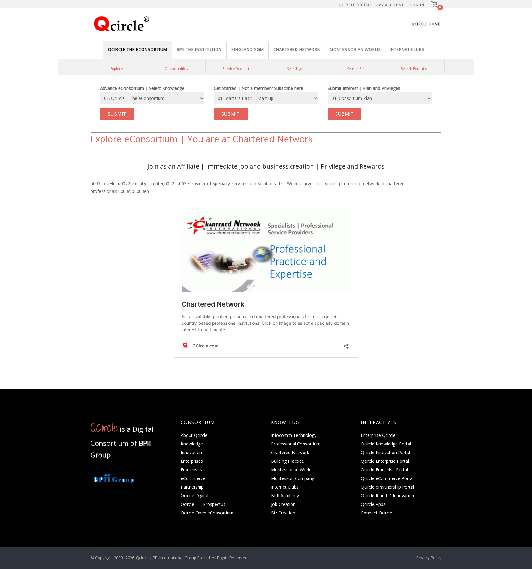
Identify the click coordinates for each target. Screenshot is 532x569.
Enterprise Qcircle (378, 435)
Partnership (192, 487)
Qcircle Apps (373, 504)
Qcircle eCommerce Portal (387, 478)
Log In (417, 5)
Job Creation (283, 504)
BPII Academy (285, 495)
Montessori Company (292, 478)
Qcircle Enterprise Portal (385, 461)
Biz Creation (283, 513)
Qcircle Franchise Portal (384, 470)
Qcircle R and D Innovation (387, 495)
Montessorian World (291, 470)
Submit (117, 114)
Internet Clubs (285, 487)
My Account (391, 5)
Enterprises (192, 461)
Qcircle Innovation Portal (385, 452)
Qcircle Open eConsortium (207, 513)
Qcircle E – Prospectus (203, 504)
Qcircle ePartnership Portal (387, 487)
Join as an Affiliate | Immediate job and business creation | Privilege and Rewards (266, 166)
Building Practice (287, 461)
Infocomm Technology (293, 435)
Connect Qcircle (376, 513)
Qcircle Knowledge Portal (386, 444)
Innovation (191, 452)
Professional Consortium (295, 444)
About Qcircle (194, 435)
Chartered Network (290, 452)
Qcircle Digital (355, 5)
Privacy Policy (428, 557)
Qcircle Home (426, 24)
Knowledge (192, 444)
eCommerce (193, 478)
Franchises (191, 470)
